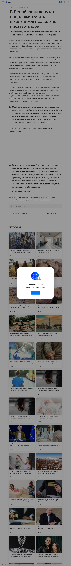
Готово (35, 293)
